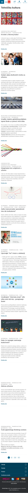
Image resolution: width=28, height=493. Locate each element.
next (15, 457)
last (18, 457)
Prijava (15, 2)
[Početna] (7, 2)
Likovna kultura (5, 163)
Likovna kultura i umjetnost (8, 31)
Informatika (12, 71)
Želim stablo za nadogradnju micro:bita (12, 115)
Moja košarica (25, 2)
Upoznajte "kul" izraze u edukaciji (13, 253)
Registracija (19, 2)
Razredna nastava (6, 166)
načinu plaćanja (14, 483)
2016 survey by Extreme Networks (9, 306)
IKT (2, 207)
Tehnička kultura (17, 32)
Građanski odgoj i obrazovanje (17, 205)
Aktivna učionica (7, 386)
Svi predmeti (4, 71)
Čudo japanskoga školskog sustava (13, 430)
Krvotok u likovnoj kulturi (9, 34)
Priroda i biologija (6, 32)
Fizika (15, 207)
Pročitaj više (4, 48)
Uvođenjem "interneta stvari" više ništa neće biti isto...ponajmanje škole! (13, 299)
